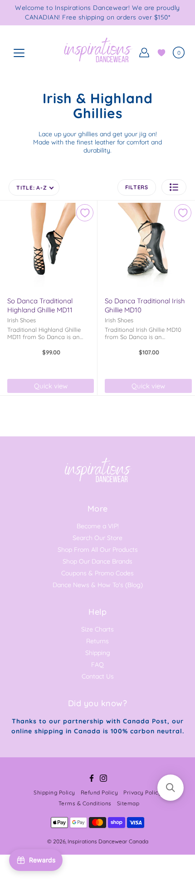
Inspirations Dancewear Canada (108, 841)
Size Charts (97, 629)
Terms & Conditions (85, 803)
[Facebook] (91, 778)
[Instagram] (103, 778)
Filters (136, 187)
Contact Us (98, 676)
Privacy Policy (142, 792)
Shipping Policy (54, 792)
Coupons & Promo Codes (97, 573)
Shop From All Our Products (98, 549)
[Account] (144, 52)
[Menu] (19, 52)
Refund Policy (99, 792)
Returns (97, 641)
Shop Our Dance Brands (97, 561)
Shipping (97, 653)
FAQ (97, 664)
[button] (173, 187)
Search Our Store (97, 538)
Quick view (51, 386)
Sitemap (128, 803)
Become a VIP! (98, 526)
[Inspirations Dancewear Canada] (97, 52)
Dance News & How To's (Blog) (98, 585)
